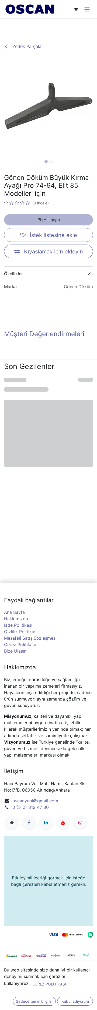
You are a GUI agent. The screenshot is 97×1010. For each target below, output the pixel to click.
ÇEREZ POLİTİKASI (49, 984)
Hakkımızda (16, 618)
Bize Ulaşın (48, 219)
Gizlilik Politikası (20, 631)
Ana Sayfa (14, 612)
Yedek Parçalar (27, 46)
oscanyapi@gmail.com (35, 800)
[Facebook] (29, 823)
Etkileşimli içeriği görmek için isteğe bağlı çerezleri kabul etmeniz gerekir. (48, 881)
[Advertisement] (48, 26)
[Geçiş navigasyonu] (87, 9)
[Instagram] (80, 823)
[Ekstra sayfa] (12, 823)
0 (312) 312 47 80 (30, 807)
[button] (5, 106)
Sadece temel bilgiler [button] (34, 1001)
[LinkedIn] (46, 823)
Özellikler (13, 273)
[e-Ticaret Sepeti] (75, 9)
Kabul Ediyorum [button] (75, 1001)
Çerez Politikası (20, 644)
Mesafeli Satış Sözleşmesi (30, 638)
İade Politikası (18, 625)
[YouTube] (63, 823)
